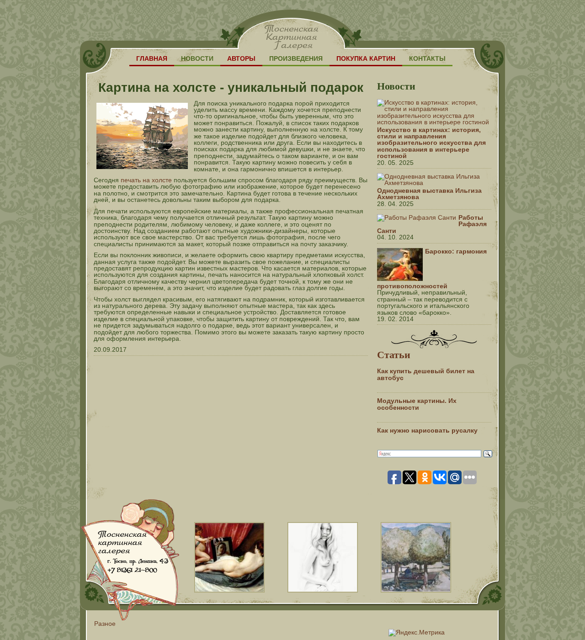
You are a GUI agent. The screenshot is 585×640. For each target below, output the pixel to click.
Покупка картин (365, 58)
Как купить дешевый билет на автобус (425, 374)
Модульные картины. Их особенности (417, 404)
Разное (105, 623)
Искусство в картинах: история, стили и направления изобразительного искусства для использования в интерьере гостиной (431, 143)
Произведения (296, 58)
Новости (197, 58)
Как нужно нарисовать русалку (427, 430)
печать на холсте (146, 180)
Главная (151, 58)
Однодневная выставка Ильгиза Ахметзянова (429, 194)
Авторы (241, 58)
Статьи (393, 354)
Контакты (427, 58)
